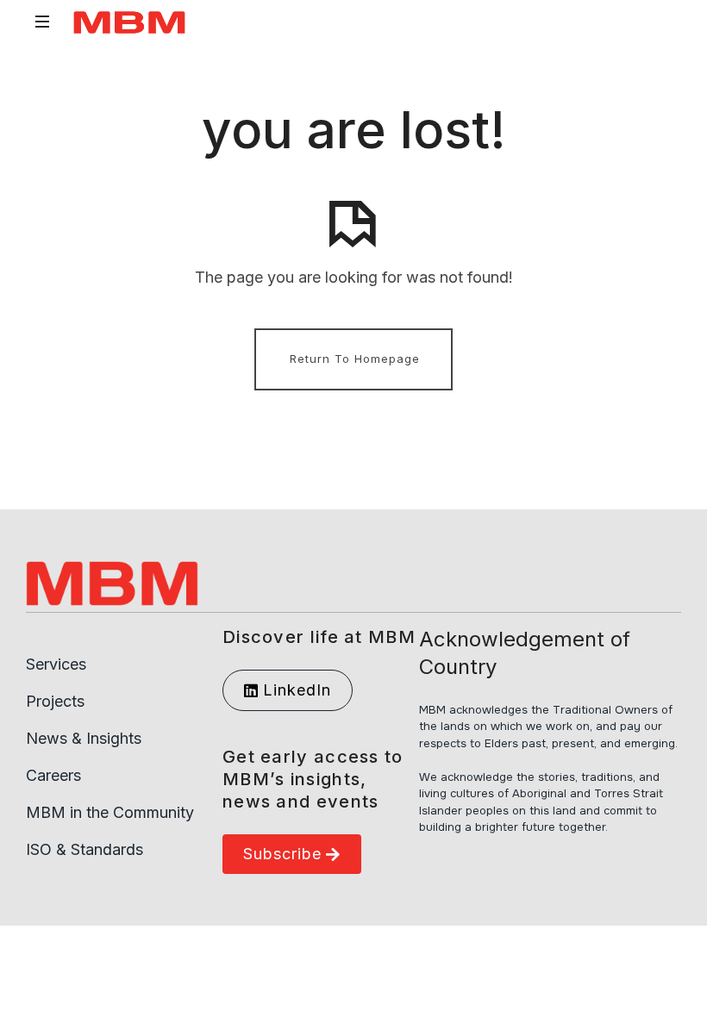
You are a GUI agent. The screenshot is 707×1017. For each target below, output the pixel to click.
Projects (55, 701)
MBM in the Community (110, 812)
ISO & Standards (84, 849)
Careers (53, 775)
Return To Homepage (355, 358)
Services (56, 664)
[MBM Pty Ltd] (129, 22)
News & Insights (83, 738)
